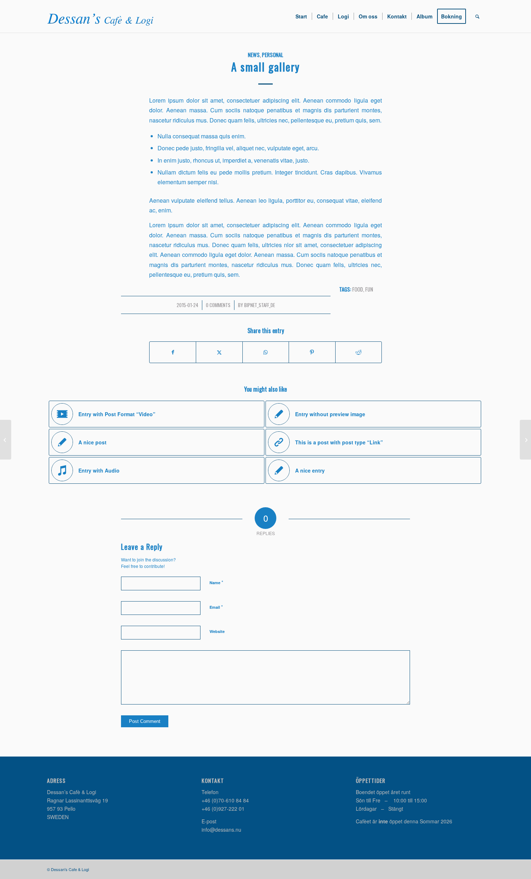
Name (216, 582)
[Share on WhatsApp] (266, 352)
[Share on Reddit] (358, 352)
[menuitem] (301, 16)
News (254, 55)
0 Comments (218, 305)
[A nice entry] (5, 440)
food (357, 289)
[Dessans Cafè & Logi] (101, 16)
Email (216, 606)
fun (369, 289)
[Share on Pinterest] (312, 352)
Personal (272, 55)
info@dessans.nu (221, 829)
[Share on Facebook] (173, 352)
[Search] (477, 16)
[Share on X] (219, 352)
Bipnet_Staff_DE (259, 305)
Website (217, 631)
